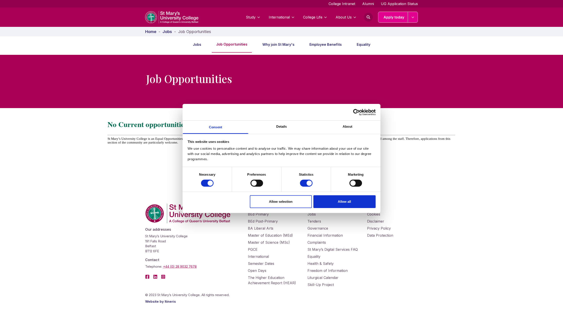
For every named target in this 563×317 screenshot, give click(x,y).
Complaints (316, 242)
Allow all (344, 201)
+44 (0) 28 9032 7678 (180, 266)
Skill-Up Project (320, 284)
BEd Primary (258, 214)
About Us (344, 17)
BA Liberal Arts (260, 228)
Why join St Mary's (278, 44)
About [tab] (347, 126)
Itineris (170, 301)
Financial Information (325, 235)
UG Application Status (399, 4)
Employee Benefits (325, 44)
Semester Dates (261, 263)
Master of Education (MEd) (270, 235)
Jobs (197, 44)
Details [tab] (281, 126)
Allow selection (280, 201)
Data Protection (380, 235)
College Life (312, 17)
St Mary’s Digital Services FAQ (332, 249)
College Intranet (342, 4)
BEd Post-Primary (263, 221)
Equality (363, 44)
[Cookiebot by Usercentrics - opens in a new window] (356, 112)
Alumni (368, 4)
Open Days (257, 270)
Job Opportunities (231, 44)
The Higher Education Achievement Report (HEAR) (272, 280)
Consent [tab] (215, 127)
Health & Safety (320, 263)
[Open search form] (368, 17)
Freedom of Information (327, 270)
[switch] (256, 183)
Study (251, 17)
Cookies (373, 214)
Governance (317, 228)
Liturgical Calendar (322, 277)
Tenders (314, 221)
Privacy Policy (379, 228)
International (279, 17)
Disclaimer (375, 221)
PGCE (253, 249)
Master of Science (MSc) (269, 242)
